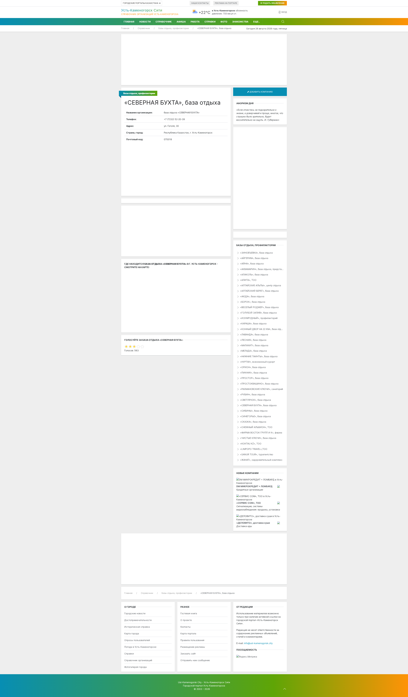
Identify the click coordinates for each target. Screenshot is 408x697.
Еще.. (256, 21)
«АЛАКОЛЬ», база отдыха (254, 274)
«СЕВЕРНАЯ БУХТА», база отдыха (258, 405)
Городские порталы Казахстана (140, 3)
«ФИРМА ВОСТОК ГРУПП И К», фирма (261, 432)
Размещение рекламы (192, 646)
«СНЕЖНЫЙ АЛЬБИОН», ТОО (256, 427)
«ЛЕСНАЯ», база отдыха (253, 340)
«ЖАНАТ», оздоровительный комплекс (261, 459)
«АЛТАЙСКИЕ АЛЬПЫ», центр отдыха (260, 285)
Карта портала (188, 633)
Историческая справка (137, 626)
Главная (129, 21)
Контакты (185, 626)
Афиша (181, 21)
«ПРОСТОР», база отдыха (254, 378)
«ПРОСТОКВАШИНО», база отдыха (259, 383)
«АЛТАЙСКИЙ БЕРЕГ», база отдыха (259, 290)
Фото (223, 21)
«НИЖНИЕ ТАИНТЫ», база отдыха (258, 356)
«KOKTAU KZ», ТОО (250, 443)
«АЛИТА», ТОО (248, 280)
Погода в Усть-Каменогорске (140, 646)
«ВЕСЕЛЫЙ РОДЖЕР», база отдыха (259, 307)
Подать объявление (273, 3)
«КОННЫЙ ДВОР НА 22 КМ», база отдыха (262, 329)
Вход (284, 12)
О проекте (186, 620)
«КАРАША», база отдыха (253, 323)
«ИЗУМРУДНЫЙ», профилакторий (258, 318)
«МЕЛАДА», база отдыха (253, 350)
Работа (195, 21)
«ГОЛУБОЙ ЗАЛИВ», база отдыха (258, 312)
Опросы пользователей (137, 640)
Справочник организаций (138, 660)
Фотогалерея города (135, 667)
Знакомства (240, 21)
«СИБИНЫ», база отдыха (253, 410)
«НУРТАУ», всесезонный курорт (257, 361)
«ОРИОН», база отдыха (253, 367)
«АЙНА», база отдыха (252, 263)
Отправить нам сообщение (195, 660)
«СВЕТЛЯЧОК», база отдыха (255, 399)
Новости (145, 21)
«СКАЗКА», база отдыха (253, 421)
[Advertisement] (204, 59)
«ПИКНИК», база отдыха (253, 372)
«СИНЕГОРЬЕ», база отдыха (255, 416)
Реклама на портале (226, 3)
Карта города (131, 633)
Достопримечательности (138, 620)
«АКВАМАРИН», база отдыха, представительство (262, 269)
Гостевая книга (188, 613)
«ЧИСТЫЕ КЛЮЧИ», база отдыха (258, 438)
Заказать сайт (188, 653)
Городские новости (134, 613)
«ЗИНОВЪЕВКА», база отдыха (256, 252)
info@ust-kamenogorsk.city (258, 643)
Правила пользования (192, 640)
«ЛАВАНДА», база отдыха (254, 334)
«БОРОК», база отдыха (252, 301)
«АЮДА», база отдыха (252, 296)
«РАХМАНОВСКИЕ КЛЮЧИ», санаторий (261, 389)
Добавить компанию (261, 92)
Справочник (164, 21)
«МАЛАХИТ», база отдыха (254, 345)
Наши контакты (199, 3)
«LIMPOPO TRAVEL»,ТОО (253, 449)
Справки (209, 21)
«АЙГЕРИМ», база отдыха (254, 258)
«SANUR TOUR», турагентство (256, 454)
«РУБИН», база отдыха (252, 394)
